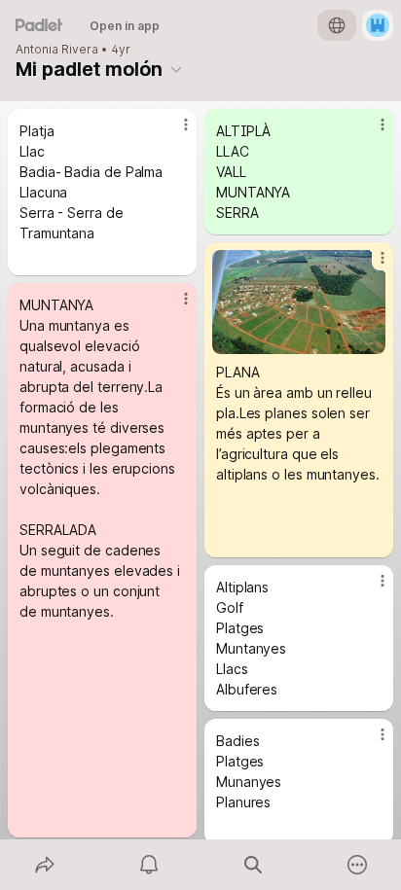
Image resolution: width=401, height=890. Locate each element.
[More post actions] (173, 132)
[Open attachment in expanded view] (298, 302)
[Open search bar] (252, 864)
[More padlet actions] (356, 864)
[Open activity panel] (148, 864)
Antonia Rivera (57, 49)
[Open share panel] (44, 864)
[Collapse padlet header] (176, 69)
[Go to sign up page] (377, 25)
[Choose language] (336, 25)
